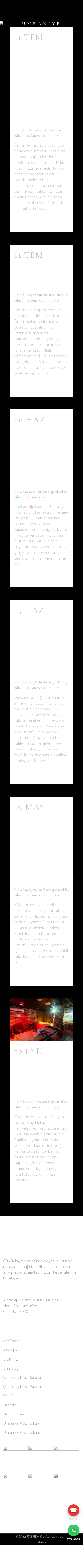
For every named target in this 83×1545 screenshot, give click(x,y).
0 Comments (36, 135)
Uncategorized (53, 130)
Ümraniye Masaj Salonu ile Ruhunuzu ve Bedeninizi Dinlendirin (44, 850)
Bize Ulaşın (12, 1368)
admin (18, 135)
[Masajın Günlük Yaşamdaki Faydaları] (41, 1019)
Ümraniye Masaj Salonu (38, 276)
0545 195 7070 (15, 1311)
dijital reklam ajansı (55, 1536)
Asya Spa (10, 1350)
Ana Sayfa (10, 1341)
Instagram (41, 1542)
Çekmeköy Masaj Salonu (22, 1377)
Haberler (10, 1405)
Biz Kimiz (10, 1359)
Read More (28, 221)
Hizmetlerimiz (14, 1414)
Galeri (8, 1396)
